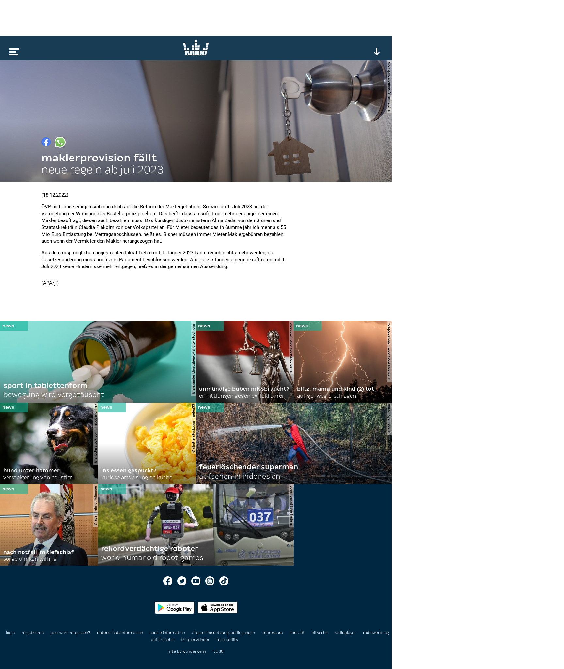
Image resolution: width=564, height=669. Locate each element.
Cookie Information (168, 633)
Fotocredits (227, 639)
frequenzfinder (196, 639)
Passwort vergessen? (70, 633)
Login (10, 633)
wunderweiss (194, 651)
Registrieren (33, 633)
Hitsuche (320, 633)
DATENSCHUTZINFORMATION (120, 633)
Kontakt (298, 633)
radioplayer (346, 633)
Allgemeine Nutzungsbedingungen (224, 633)
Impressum (273, 633)
